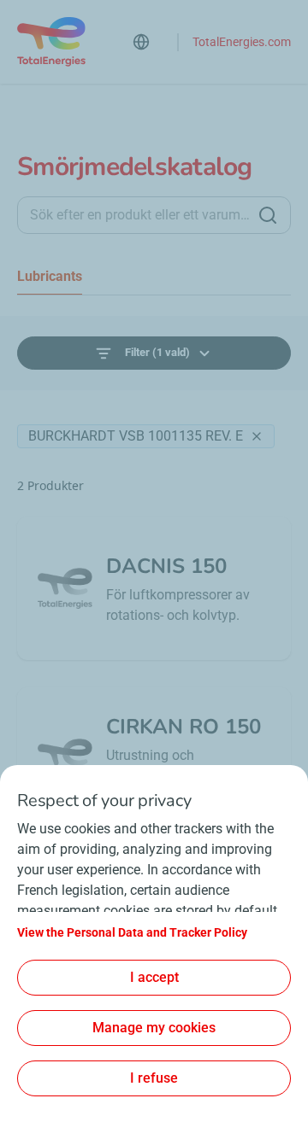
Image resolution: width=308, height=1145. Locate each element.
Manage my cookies (154, 1027)
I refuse (154, 1078)
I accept (154, 977)
